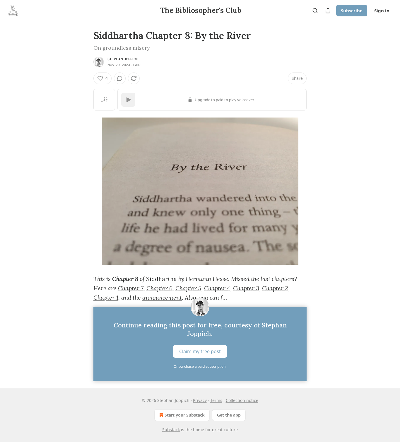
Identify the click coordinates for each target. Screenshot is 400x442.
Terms (216, 400)
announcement (162, 297)
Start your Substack (185, 415)
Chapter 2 (275, 288)
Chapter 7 (130, 288)
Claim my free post (200, 351)
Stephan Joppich (122, 59)
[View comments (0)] (120, 78)
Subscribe (352, 10)
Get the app (229, 415)
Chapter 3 (246, 288)
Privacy (200, 400)
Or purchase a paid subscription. (200, 366)
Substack (171, 429)
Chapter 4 (217, 288)
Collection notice (242, 400)
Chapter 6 (159, 288)
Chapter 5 (188, 288)
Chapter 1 (105, 297)
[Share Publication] (328, 10)
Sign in (381, 10)
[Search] (315, 10)
